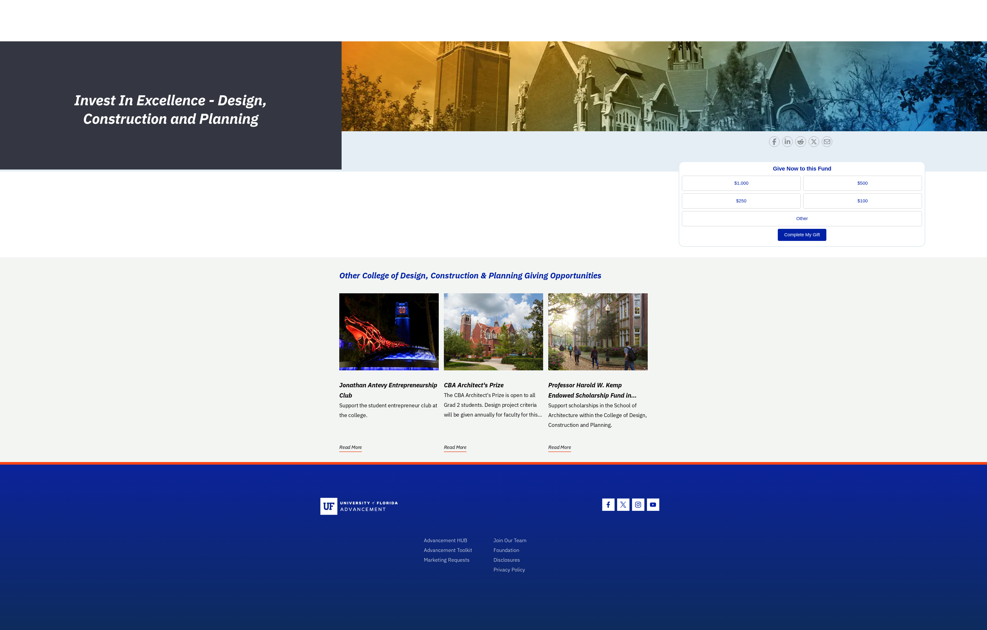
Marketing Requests (447, 559)
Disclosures (507, 559)
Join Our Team (510, 540)
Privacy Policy (509, 569)
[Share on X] (815, 142)
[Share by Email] (828, 142)
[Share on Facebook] (775, 142)
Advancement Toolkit (448, 550)
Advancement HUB (445, 540)
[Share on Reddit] (801, 142)
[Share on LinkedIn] (788, 142)
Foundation (506, 550)
